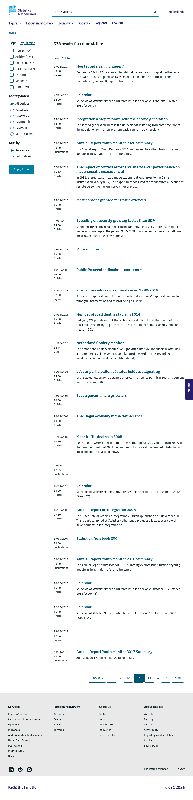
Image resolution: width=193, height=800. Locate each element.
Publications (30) (26, 63)
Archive (148, 740)
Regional (101, 23)
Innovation (105, 730)
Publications (15, 746)
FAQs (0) (20, 75)
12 (129, 678)
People (58, 719)
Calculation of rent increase (24, 719)
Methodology (16, 751)
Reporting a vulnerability (158, 735)
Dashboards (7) (25, 69)
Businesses (60, 714)
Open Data (14, 725)
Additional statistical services (25, 735)
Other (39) (22, 87)
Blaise (11, 756)
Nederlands (176, 12)
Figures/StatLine (18, 714)
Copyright (149, 719)
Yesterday (21, 109)
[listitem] (11, 770)
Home (12, 33)
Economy (65, 23)
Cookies (148, 725)
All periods (22, 103)
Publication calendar (156, 769)
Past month (22, 121)
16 (167, 678)
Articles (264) (24, 57)
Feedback (189, 389)
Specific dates (24, 134)
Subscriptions (152, 746)
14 (150, 678)
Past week (22, 115)
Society (83, 23)
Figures (13, 23)
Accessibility (151, 730)
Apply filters (21, 169)
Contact (103, 714)
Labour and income (38, 23)
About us (117, 23)
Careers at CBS (107, 735)
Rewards (59, 730)
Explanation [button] (27, 43)
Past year (21, 127)
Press (102, 719)
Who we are (106, 725)
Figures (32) (23, 50)
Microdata (14, 730)
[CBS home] (26, 9)
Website (149, 714)
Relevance (22, 150)
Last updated (23, 156)
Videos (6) (22, 81)
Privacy (58, 725)
